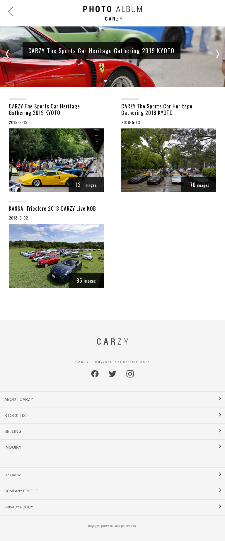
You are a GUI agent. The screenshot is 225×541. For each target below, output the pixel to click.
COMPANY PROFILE (21, 491)
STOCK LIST (16, 415)
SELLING (12, 431)
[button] (9, 54)
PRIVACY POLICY (18, 507)
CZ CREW (12, 475)
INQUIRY (12, 447)
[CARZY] (112, 13)
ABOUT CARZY (18, 399)
